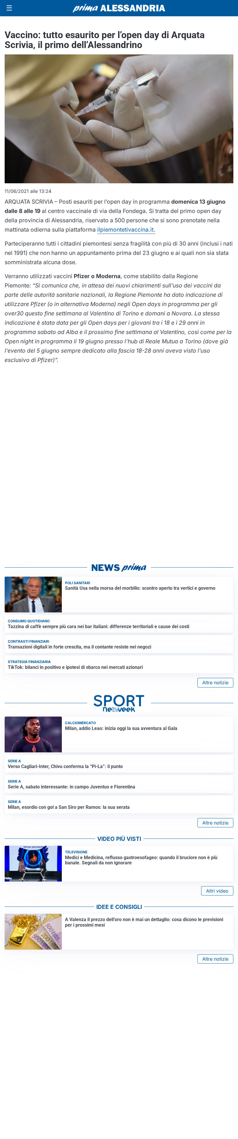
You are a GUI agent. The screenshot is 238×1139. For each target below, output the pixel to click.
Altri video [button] (217, 891)
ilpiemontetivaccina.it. (126, 229)
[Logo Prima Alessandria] (119, 8)
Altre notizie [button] (215, 682)
